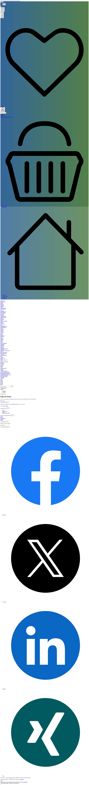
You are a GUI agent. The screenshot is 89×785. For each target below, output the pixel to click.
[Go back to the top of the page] (1, 781)
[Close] (0, 784)
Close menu (4, 113)
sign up (2, 116)
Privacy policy (4, 411)
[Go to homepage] (3, 6)
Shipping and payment (6, 413)
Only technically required (4, 783)
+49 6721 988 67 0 (13, 404)
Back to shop (2, 400)
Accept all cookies (16, 783)
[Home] (45, 251)
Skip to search (9, 0)
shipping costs (11, 777)
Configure (10, 783)
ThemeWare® (21, 779)
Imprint (3, 412)
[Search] (10, 386)
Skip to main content (3, 0)
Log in (1, 115)
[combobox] (5, 386)
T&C (3, 410)
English (4, 4)
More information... (25, 782)
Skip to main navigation (16, 0)
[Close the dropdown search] (12, 386)
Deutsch (4, 3)
